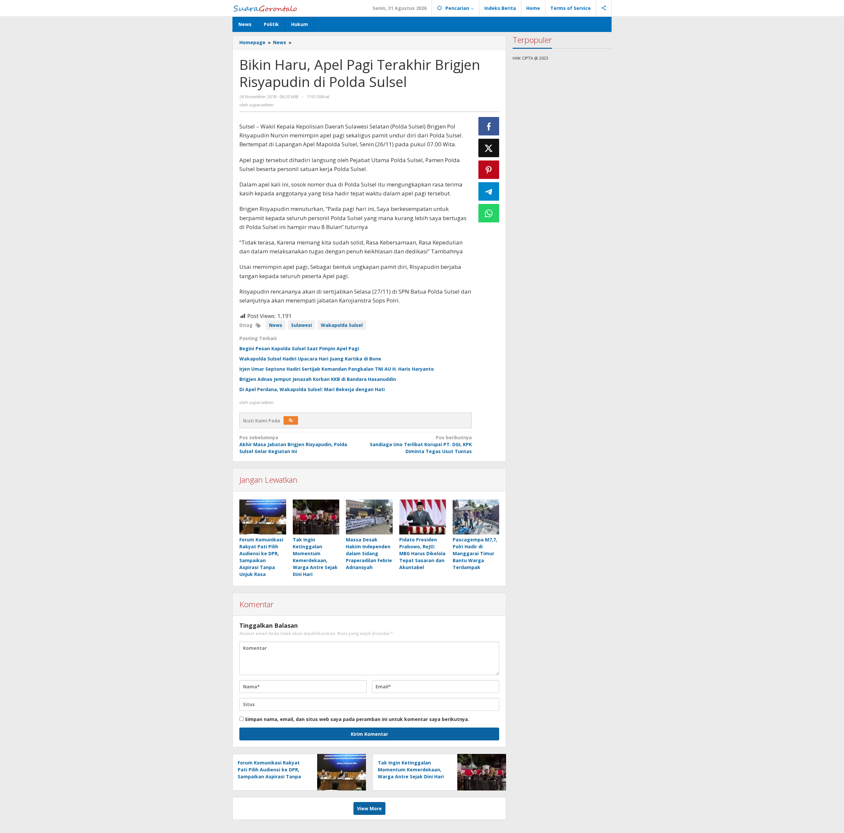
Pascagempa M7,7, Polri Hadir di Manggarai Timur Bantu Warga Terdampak (475, 553)
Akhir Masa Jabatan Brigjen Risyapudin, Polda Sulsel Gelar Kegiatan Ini (293, 444)
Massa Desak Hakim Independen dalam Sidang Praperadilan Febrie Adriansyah (369, 553)
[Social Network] (604, 8)
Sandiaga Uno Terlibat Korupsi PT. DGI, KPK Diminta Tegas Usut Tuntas (420, 444)
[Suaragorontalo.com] (266, 8)
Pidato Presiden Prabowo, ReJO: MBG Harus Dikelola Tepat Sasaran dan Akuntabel (422, 553)
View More (369, 808)
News (275, 325)
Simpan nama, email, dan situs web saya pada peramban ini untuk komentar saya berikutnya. (357, 719)
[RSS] (291, 420)
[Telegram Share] (488, 191)
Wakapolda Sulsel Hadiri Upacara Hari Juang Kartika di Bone (310, 359)
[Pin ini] (488, 169)
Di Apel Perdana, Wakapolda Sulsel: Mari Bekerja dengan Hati (312, 389)
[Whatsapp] (488, 213)
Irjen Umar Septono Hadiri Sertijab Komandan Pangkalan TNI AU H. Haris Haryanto (336, 369)
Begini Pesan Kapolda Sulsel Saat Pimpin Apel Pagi (299, 348)
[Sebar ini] (488, 126)
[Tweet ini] (488, 148)
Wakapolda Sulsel (342, 325)
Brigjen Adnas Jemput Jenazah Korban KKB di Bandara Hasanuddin (317, 379)
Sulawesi (301, 325)
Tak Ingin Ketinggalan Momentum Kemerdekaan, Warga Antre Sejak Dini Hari (411, 770)
